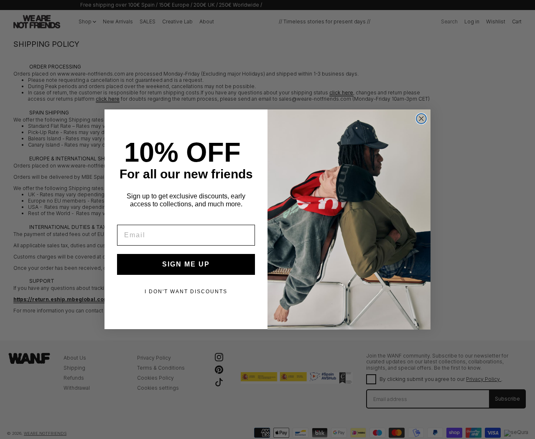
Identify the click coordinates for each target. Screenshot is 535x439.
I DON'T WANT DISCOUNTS (186, 292)
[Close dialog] (421, 119)
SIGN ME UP (186, 264)
